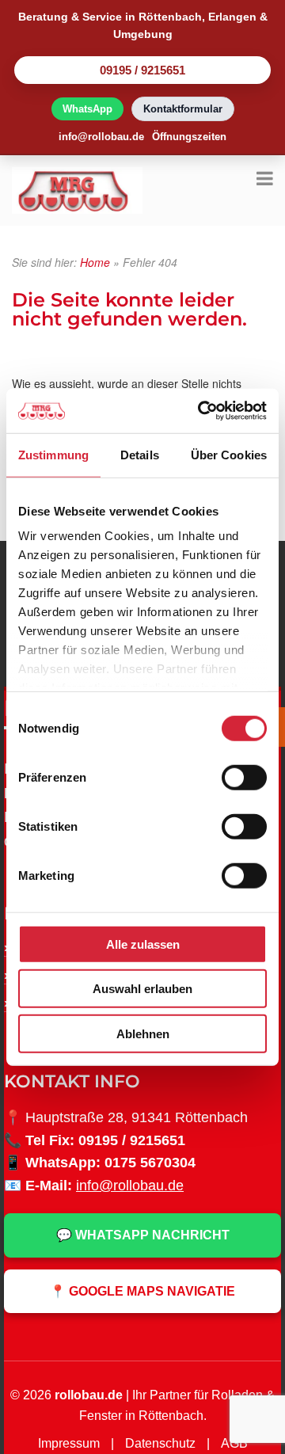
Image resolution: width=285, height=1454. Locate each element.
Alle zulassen (143, 943)
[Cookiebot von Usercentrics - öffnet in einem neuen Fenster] (201, 411)
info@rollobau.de (101, 137)
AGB (234, 1443)
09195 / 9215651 (142, 70)
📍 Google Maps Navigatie (142, 1291)
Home (95, 262)
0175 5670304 (150, 1162)
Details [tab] (139, 454)
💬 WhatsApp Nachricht (143, 1235)
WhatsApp (87, 109)
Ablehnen (142, 1033)
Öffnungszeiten (189, 137)
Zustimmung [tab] (53, 454)
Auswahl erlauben (142, 988)
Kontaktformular (182, 109)
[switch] (244, 777)
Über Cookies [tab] (229, 454)
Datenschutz (160, 1443)
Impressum (69, 1443)
